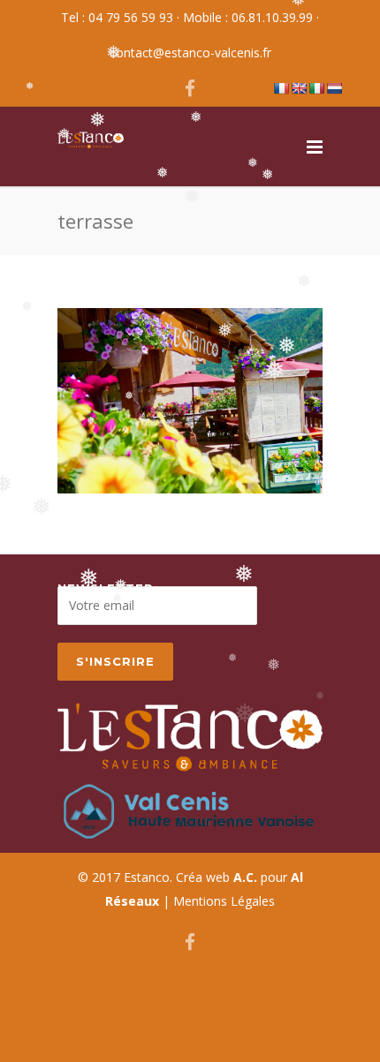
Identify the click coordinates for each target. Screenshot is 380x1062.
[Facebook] (190, 88)
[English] (299, 88)
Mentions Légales (224, 901)
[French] (281, 88)
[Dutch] (334, 88)
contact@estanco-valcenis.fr (190, 52)
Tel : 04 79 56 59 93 (117, 17)
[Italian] (316, 88)
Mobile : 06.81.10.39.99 (248, 17)
